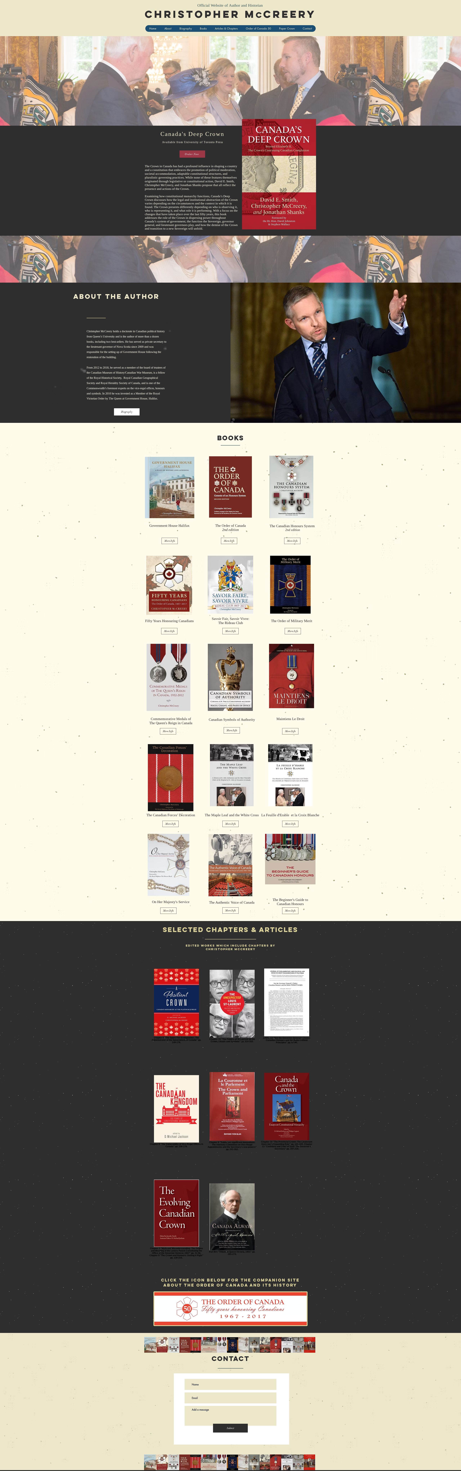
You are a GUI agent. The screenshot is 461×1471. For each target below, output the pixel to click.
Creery (289, 14)
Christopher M (200, 14)
